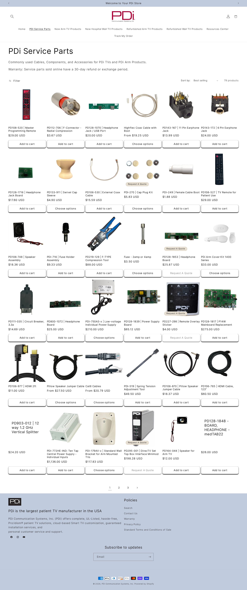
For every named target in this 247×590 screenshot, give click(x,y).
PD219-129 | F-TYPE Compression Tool (98, 258)
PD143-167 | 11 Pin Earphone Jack (180, 129)
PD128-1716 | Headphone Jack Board (24, 194)
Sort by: (185, 80)
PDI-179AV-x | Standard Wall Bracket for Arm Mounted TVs (103, 454)
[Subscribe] (149, 557)
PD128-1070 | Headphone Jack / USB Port (101, 129)
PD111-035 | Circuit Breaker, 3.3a (26, 323)
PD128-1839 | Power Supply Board (142, 323)
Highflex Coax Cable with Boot (140, 129)
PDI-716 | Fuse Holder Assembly (61, 258)
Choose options (142, 144)
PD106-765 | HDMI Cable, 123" (217, 388)
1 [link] (110, 487)
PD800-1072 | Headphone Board (63, 323)
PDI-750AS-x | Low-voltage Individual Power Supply (103, 323)
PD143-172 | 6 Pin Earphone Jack (219, 129)
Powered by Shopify (144, 584)
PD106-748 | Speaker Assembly (22, 258)
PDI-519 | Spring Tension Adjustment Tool (140, 388)
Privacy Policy (132, 524)
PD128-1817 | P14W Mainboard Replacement (216, 323)
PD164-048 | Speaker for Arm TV (178, 452)
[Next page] (137, 487)
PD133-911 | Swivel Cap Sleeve (62, 194)
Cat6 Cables (93, 386)
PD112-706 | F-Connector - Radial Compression (64, 129)
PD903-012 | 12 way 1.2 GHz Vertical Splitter (25, 427)
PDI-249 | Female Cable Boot (181, 192)
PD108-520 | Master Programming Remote (22, 129)
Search (128, 508)
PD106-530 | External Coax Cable (102, 194)
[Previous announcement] (9, 3)
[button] (12, 16)
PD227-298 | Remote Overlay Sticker (181, 323)
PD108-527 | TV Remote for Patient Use (218, 194)
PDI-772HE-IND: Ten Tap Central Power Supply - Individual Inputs (63, 454)
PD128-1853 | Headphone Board (178, 258)
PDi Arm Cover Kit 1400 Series (216, 258)
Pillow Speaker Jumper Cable (65, 386)
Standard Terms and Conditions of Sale (147, 529)
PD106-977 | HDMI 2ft (22, 386)
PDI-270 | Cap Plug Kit (138, 192)
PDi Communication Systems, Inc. (118, 584)
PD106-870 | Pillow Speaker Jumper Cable (180, 388)
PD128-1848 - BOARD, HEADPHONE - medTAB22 (217, 427)
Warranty (129, 518)
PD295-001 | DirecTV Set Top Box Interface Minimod (141, 452)
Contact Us (131, 513)
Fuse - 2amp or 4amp (137, 256)
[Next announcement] (238, 3)
